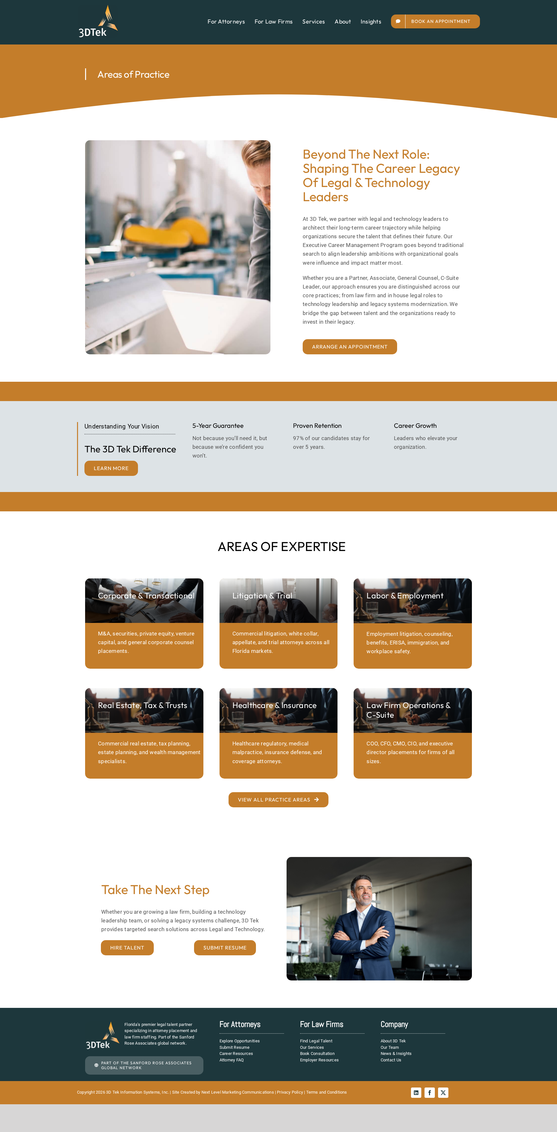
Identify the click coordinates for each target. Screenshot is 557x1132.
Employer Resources (319, 1060)
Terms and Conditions (326, 1092)
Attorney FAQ (232, 1060)
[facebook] (430, 1093)
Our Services (312, 1047)
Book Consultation (317, 1053)
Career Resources (236, 1053)
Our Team (390, 1047)
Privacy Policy (290, 1092)
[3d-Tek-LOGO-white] (98, 7)
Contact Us (391, 1060)
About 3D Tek (393, 1040)
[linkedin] (416, 1093)
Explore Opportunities (240, 1040)
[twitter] (443, 1093)
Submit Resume (234, 1047)
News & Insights (396, 1053)
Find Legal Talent (316, 1040)
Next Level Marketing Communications (237, 1092)
